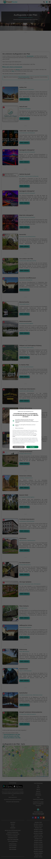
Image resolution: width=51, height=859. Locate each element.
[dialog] (25, 429)
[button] (25, 428)
